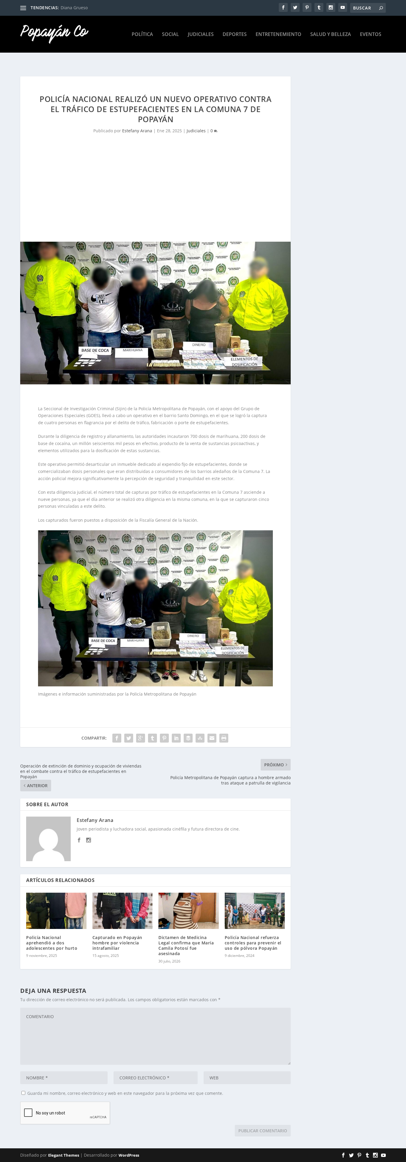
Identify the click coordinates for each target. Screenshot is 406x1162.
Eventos (370, 34)
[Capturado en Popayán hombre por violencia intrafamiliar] (122, 911)
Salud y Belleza (330, 34)
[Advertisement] (155, 197)
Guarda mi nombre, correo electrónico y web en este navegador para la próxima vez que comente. (125, 1093)
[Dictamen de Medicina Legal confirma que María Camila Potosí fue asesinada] (188, 911)
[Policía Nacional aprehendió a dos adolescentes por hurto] (56, 911)
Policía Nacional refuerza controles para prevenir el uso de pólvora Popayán (253, 943)
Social (170, 34)
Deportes (235, 34)
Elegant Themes (63, 1155)
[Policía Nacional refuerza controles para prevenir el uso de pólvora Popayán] (255, 911)
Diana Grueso (74, 7)
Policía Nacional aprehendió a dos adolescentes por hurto (51, 943)
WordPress (129, 1155)
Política (142, 34)
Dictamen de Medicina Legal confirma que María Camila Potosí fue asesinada (186, 946)
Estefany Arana (137, 130)
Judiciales (201, 34)
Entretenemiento (278, 34)
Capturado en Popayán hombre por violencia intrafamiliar (117, 943)
